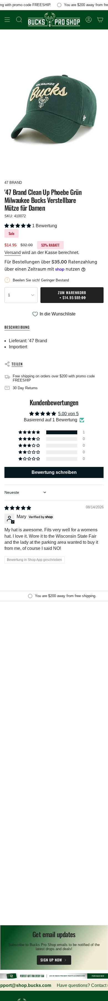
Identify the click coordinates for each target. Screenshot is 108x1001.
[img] (17, 508)
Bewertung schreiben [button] (54, 472)
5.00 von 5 (68, 413)
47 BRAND (13, 183)
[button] (18, 225)
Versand (12, 252)
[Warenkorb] (100, 20)
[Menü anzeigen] (7, 20)
